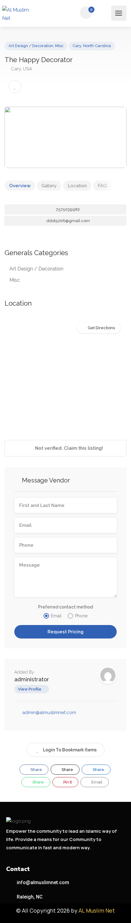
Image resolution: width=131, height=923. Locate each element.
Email (96, 782)
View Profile (29, 689)
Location (77, 185)
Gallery (49, 185)
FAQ (102, 185)
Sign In (103, 13)
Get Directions (101, 328)
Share (36, 769)
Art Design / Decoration (31, 45)
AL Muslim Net (97, 910)
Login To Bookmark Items (70, 749)
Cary (77, 45)
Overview (19, 185)
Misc (59, 45)
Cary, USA (21, 69)
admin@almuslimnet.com (49, 712)
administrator (31, 679)
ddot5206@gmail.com (67, 220)
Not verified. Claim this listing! (68, 448)
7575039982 (67, 209)
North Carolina (97, 45)
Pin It (67, 782)
